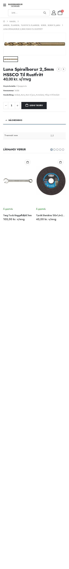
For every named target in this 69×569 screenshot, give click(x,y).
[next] (63, 69)
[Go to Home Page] (4, 21)
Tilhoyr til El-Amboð (52, 95)
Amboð (17, 95)
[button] (51, 149)
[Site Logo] (15, 5)
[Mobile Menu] (5, 5)
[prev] (58, 69)
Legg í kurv (36, 105)
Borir (23, 95)
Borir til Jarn (30, 95)
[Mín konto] (54, 13)
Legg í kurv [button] (27, 162)
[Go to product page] (18, 181)
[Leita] (44, 13)
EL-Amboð (40, 95)
